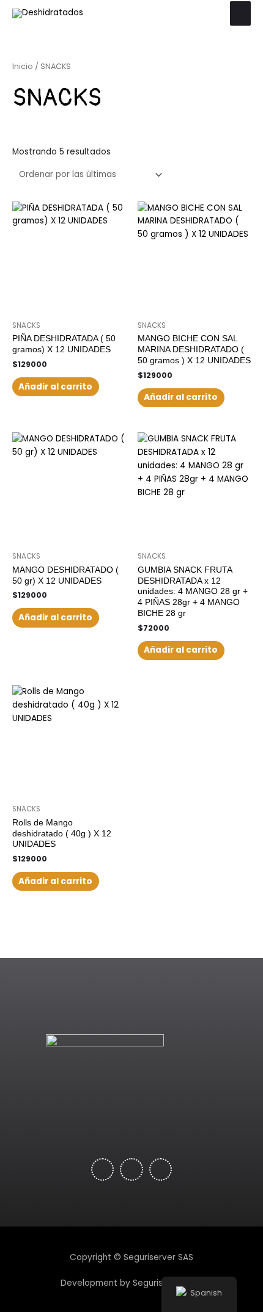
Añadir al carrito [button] (55, 387)
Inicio (22, 66)
